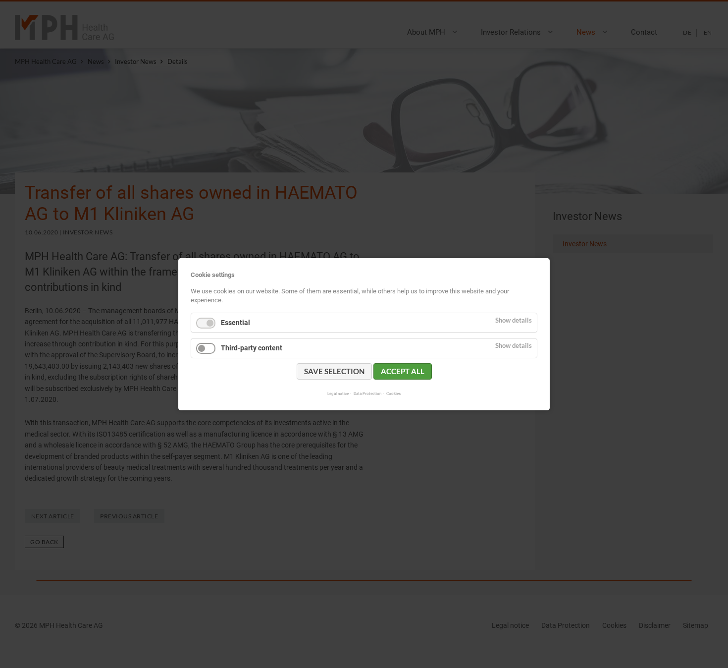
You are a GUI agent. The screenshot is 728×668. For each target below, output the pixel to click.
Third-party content (251, 347)
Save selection (334, 370)
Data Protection (367, 392)
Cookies (393, 392)
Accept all (402, 370)
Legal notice (338, 392)
